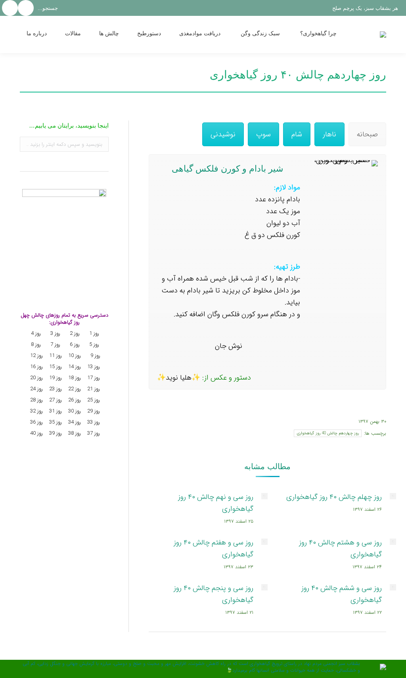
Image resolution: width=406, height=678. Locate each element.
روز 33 (93, 422)
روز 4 (35, 333)
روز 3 (54, 333)
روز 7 (54, 344)
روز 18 (74, 378)
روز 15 (55, 367)
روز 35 (55, 422)
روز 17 (93, 378)
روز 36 (36, 422)
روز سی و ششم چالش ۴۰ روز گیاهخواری (341, 594)
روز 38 (74, 433)
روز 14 (74, 367)
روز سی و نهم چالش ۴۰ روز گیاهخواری (215, 502)
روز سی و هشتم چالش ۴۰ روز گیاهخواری (340, 548)
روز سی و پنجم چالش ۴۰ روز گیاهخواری (213, 594)
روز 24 (36, 389)
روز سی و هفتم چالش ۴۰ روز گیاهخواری (213, 548)
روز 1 (93, 333)
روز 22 (74, 389)
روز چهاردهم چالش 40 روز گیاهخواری (328, 433)
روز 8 (35, 344)
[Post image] (393, 496)
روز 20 (36, 378)
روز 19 (55, 378)
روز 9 (94, 355)
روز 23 (55, 389)
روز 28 (36, 400)
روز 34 (74, 422)
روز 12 (36, 355)
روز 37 (93, 433)
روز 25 (93, 400)
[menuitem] (327, 34)
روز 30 (74, 411)
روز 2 (74, 333)
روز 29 (93, 411)
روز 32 (36, 411)
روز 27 (55, 400)
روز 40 (36, 433)
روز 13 (93, 367)
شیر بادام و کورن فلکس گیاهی (228, 169)
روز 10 (74, 355)
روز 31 (55, 411)
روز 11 (55, 355)
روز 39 (55, 433)
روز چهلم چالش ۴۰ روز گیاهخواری (334, 496)
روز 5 (94, 344)
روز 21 (93, 389)
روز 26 (74, 400)
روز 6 (74, 344)
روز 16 (36, 367)
